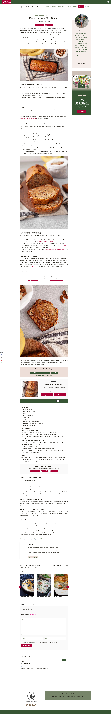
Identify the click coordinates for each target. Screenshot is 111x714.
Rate (60, 395)
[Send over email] (1, 362)
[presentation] (27, 585)
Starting (69, 6)
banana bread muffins (60, 245)
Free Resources (101, 1)
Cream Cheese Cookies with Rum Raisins (58, 564)
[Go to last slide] (20, 587)
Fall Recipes (28, 538)
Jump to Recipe (40, 25)
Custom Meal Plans (62, 6)
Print (48, 395)
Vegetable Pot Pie (58, 596)
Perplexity (54, 372)
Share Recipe (53, 470)
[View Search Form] (105, 2)
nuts (34, 538)
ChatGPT (33, 372)
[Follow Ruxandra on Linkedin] (34, 557)
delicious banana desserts (56, 280)
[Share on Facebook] (1, 354)
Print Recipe (49, 25)
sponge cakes (40, 538)
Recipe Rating (25, 614)
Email (47, 638)
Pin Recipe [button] (45, 470)
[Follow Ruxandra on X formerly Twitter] (31, 557)
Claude (47, 372)
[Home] (33, 15)
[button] (51, 381)
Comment (25, 619)
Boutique (81, 6)
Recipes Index (53, 6)
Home (94, 1)
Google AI (40, 372)
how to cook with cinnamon (46, 241)
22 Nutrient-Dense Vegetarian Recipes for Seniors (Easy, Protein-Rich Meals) (30, 565)
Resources (75, 6)
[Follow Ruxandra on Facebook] (29, 557)
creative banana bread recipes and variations (55, 249)
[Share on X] (1, 357)
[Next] (67, 587)
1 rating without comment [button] (40, 605)
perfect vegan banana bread (28, 118)
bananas (22, 538)
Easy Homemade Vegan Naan (43, 596)
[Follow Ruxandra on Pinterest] (36, 557)
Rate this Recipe (35, 470)
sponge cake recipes (33, 280)
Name (24, 638)
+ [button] (59, 401)
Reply (64, 660)
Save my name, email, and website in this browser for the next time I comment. (40, 642)
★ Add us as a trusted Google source (44, 375)
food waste (32, 266)
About (97, 1)
